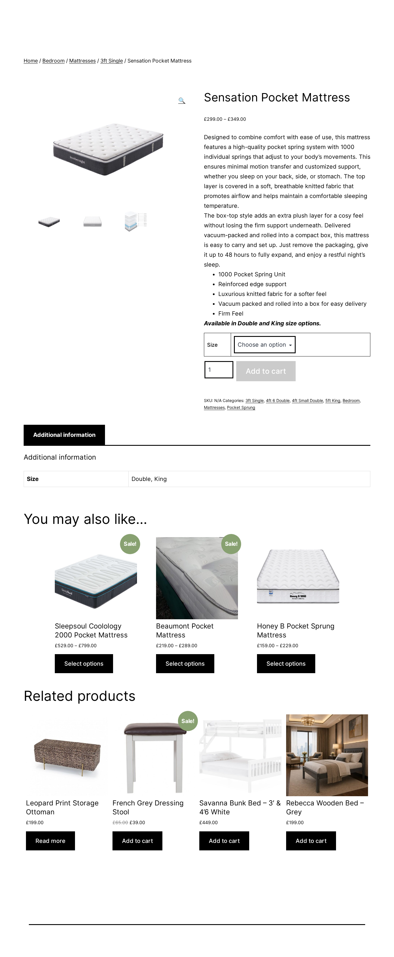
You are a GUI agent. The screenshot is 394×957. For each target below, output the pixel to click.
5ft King (332, 400)
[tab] (64, 435)
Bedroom (53, 61)
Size (212, 345)
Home (31, 61)
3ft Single (111, 61)
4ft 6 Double (278, 400)
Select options (84, 663)
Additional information (64, 434)
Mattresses (82, 61)
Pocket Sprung (241, 407)
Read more (50, 840)
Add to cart (266, 371)
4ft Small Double (307, 400)
